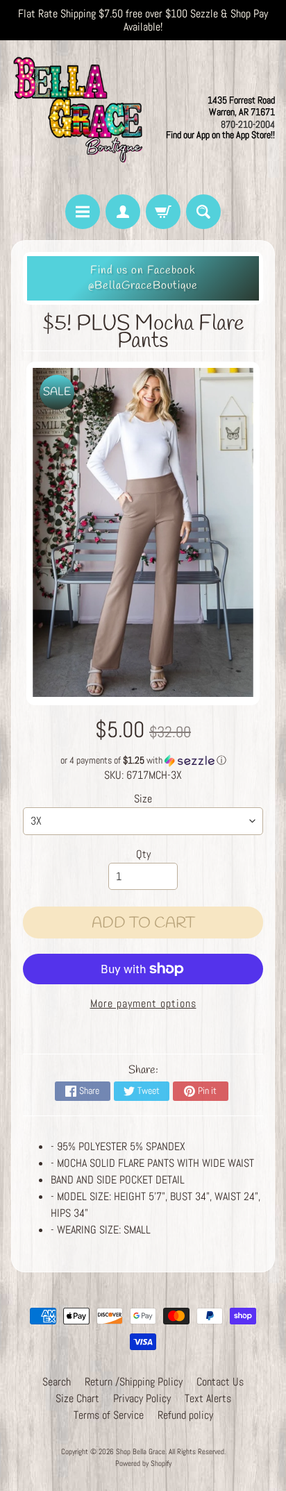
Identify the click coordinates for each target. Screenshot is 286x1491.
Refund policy (185, 1415)
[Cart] (163, 211)
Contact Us (220, 1381)
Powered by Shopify (143, 1463)
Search (56, 1381)
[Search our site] (203, 211)
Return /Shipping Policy (134, 1381)
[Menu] (82, 211)
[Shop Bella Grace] (77, 117)
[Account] (123, 211)
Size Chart (77, 1398)
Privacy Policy (142, 1398)
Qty (143, 854)
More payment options (143, 1003)
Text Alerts (208, 1398)
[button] (143, 760)
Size (143, 798)
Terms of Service (109, 1415)
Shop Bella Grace (140, 1451)
